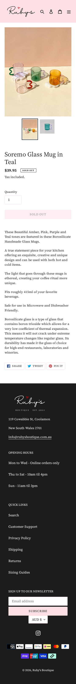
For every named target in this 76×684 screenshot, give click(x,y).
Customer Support (22, 526)
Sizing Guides (19, 572)
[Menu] (68, 11)
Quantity (11, 192)
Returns (14, 560)
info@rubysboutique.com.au (30, 437)
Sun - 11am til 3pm (23, 485)
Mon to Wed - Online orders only (34, 462)
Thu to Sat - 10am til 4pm (28, 474)
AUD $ (37, 619)
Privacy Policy (19, 538)
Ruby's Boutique (43, 670)
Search (13, 515)
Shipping (15, 549)
